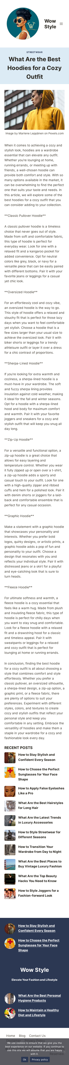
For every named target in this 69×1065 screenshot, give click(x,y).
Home (10, 1036)
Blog (22, 1036)
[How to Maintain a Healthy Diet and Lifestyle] (9, 1013)
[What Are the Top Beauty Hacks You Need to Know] (9, 879)
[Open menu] (61, 24)
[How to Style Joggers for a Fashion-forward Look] (9, 893)
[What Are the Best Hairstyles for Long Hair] (9, 806)
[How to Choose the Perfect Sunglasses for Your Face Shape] (9, 772)
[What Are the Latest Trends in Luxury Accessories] (9, 820)
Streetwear (34, 52)
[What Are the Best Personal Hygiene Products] (9, 998)
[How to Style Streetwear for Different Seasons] (9, 835)
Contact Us (37, 1036)
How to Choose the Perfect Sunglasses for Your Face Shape (38, 774)
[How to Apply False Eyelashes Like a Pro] (9, 791)
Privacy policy (40, 1059)
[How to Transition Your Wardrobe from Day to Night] (9, 849)
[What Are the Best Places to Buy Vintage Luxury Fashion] (9, 864)
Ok (24, 1059)
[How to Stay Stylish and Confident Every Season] (9, 757)
